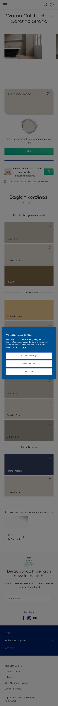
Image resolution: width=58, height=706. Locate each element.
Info (24, 347)
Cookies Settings (29, 355)
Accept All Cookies (29, 363)
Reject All (29, 371)
